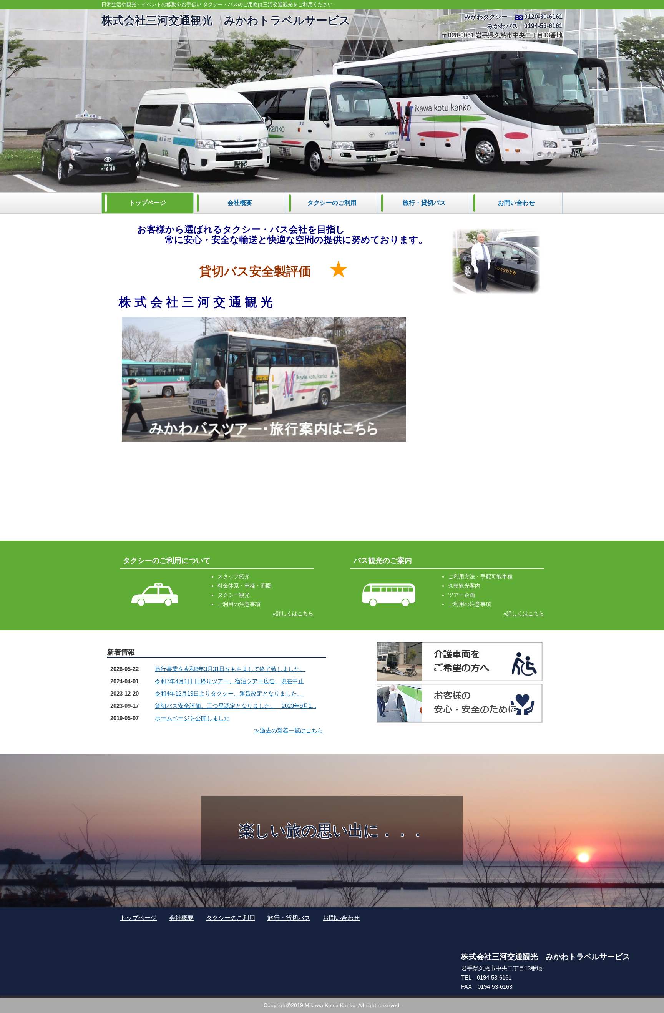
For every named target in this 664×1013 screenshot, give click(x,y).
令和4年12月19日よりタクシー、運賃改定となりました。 (229, 693)
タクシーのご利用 (332, 202)
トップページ (147, 202)
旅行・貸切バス (424, 202)
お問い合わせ (516, 202)
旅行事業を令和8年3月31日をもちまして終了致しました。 (230, 669)
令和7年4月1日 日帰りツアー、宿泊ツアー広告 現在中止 (229, 681)
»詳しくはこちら (293, 613)
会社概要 (239, 202)
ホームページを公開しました (192, 718)
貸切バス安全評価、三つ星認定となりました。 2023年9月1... (235, 705)
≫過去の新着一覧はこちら (288, 730)
